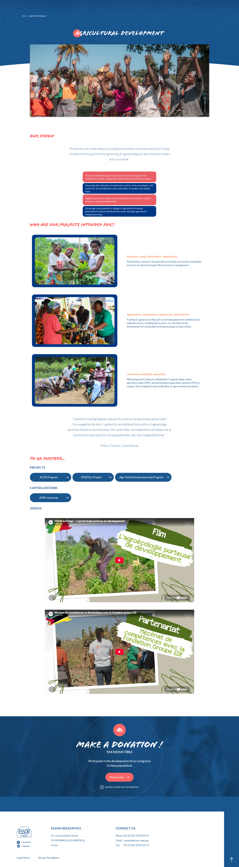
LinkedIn (25, 846)
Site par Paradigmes (48, 857)
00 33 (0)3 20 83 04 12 (136, 845)
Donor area (117, 777)
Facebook (26, 842)
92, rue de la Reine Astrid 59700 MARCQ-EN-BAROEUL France (68, 840)
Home (24, 16)
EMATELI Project (91, 477)
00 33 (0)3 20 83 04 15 (136, 835)
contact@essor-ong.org (136, 840)
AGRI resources (48, 497)
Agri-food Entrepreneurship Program (141, 477)
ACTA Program (49, 477)
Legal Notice (23, 857)
